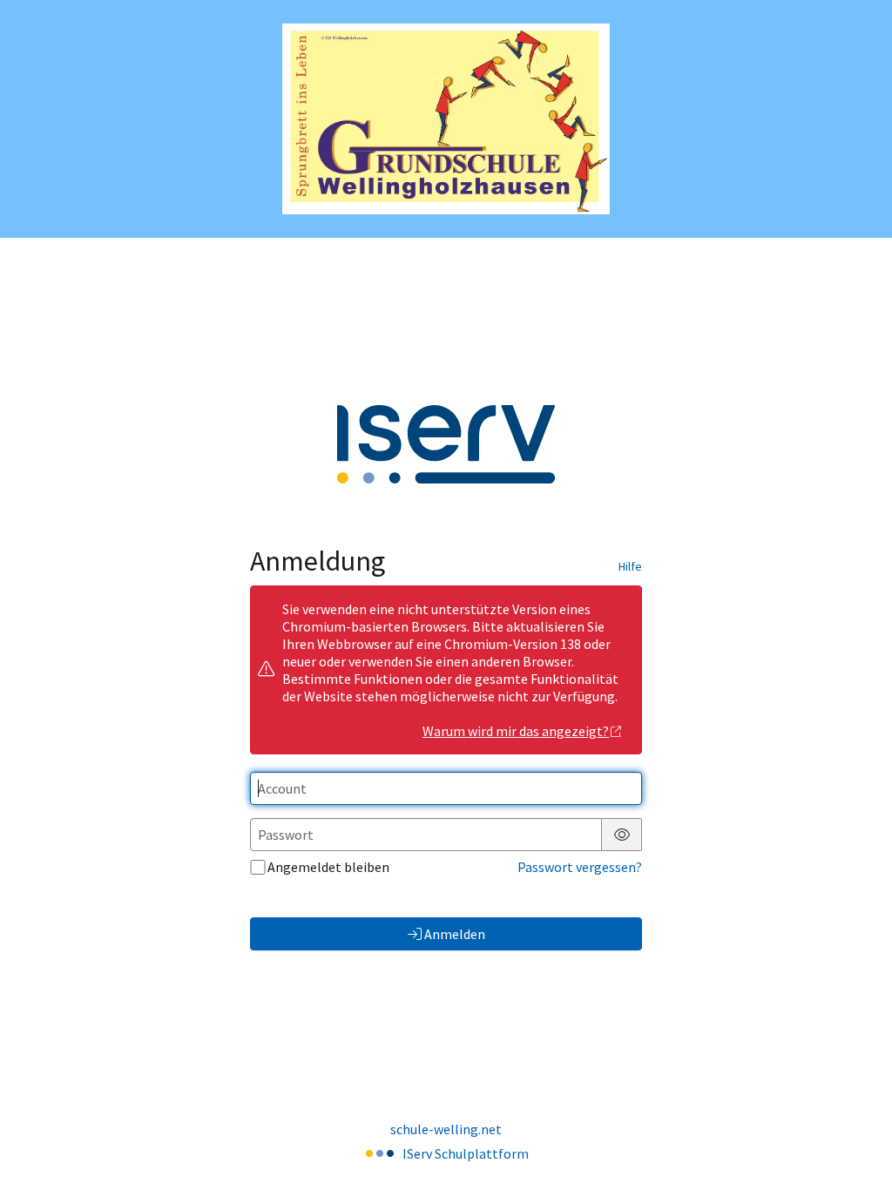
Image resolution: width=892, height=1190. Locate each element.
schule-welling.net (446, 1129)
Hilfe (630, 566)
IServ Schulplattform (465, 1153)
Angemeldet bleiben (328, 867)
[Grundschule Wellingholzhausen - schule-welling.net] (446, 119)
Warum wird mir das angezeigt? (515, 731)
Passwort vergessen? (579, 867)
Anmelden (454, 934)
